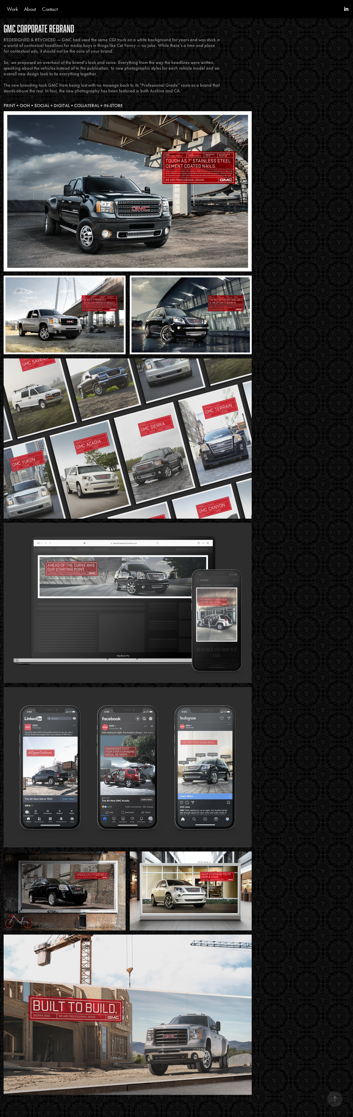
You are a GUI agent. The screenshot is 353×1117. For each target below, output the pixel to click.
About (30, 9)
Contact (50, 9)
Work (12, 9)
